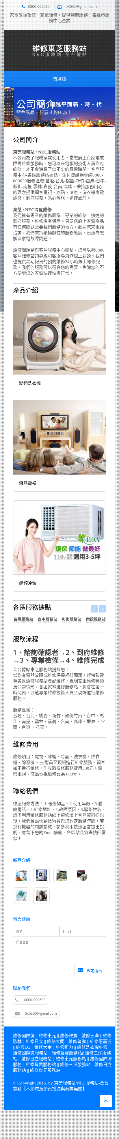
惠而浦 (104, 1041)
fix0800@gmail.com (41, 1013)
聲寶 (73, 1035)
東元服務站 (75, 1058)
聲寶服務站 (71, 1053)
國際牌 (28, 1035)
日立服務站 (41, 1058)
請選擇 (59, 79)
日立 (38, 1041)
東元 (51, 1035)
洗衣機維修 (96, 1047)
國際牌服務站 (35, 1053)
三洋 (94, 1035)
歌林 (17, 1041)
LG (27, 1047)
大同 (60, 1041)
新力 (68, 1047)
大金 (47, 1047)
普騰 (81, 1041)
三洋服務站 (79, 1064)
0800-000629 (34, 999)
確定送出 (94, 970)
